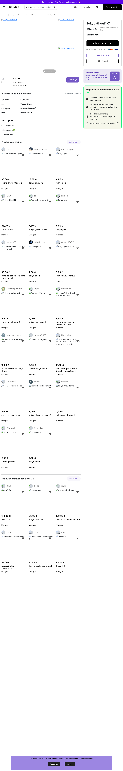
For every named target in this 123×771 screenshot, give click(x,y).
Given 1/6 (60, 566)
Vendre (87, 7)
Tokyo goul (61, 183)
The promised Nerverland (68, 519)
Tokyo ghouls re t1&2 (65, 276)
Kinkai (15, 7)
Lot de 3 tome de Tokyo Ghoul (12, 370)
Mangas (34, 15)
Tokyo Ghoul (53, 15)
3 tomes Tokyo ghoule (11, 415)
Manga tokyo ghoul (38, 369)
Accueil (4, 15)
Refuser (70, 764)
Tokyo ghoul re (8, 462)
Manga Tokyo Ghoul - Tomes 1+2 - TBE (66, 323)
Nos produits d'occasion (19, 15)
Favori (104, 61)
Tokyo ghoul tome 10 (38, 229)
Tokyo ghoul (34, 276)
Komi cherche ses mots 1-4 (41, 567)
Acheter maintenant (102, 43)
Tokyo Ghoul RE (36, 183)
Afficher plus (7, 134)
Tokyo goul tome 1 (37, 322)
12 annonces (18, 82)
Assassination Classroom (8, 567)
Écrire (71, 79)
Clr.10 (16, 78)
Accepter (54, 764)
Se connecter (112, 7)
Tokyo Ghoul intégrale (11, 183)
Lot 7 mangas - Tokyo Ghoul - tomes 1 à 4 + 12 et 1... (67, 370)
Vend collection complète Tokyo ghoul (13, 277)
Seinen (43, 15)
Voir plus (73, 142)
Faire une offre (102, 55)
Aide (76, 7)
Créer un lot (114, 76)
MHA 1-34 (5, 519)
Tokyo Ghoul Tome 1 (65, 415)
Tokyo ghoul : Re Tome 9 (40, 415)
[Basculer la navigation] (4, 7)
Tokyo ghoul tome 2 (10, 322)
